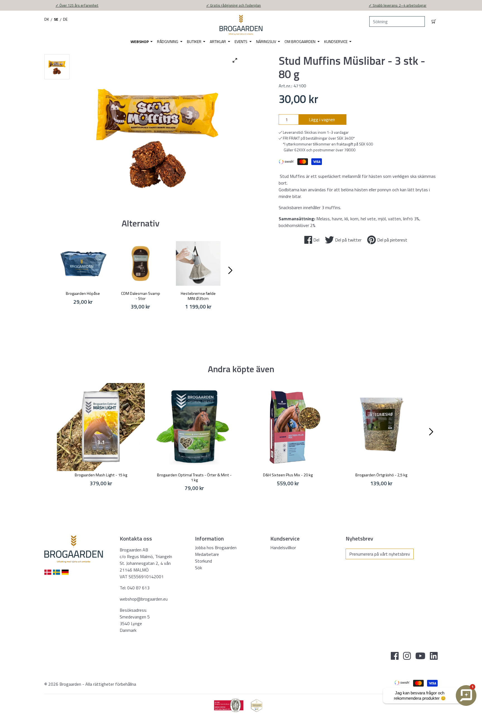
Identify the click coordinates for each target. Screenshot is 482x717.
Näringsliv (266, 41)
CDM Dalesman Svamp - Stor (140, 295)
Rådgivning (168, 41)
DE (65, 19)
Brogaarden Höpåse (83, 293)
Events (241, 41)
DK (46, 19)
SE (56, 19)
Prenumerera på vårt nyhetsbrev (379, 554)
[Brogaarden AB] (241, 25)
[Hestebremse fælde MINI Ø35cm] (198, 263)
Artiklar (218, 41)
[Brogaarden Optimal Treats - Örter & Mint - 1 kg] (194, 427)
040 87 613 (138, 587)
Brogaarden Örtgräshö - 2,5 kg (381, 475)
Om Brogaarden (300, 41)
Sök (198, 567)
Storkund (203, 561)
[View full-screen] (235, 60)
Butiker (194, 41)
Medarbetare (207, 554)
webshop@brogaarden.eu (144, 599)
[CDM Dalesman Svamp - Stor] (141, 263)
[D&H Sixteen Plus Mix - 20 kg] (288, 427)
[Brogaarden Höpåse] (83, 263)
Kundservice (336, 41)
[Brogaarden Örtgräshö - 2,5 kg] (381, 427)
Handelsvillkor (283, 547)
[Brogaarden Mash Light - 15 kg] (101, 427)
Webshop (140, 41)
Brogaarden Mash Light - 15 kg (101, 475)
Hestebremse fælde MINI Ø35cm (198, 295)
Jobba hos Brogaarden (216, 547)
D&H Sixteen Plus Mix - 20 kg (288, 475)
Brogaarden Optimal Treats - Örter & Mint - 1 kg (194, 477)
